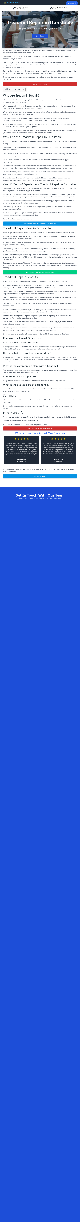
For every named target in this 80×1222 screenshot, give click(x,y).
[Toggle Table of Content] (23, 89)
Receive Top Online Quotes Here (40, 428)
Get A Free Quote (40, 476)
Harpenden (38, 424)
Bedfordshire (8, 424)
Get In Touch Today (40, 84)
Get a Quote (40, 36)
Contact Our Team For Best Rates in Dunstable (40, 223)
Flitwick (30, 424)
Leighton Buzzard (20, 424)
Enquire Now (40, 482)
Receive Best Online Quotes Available (40, 272)
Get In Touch (72, 3)
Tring (45, 424)
